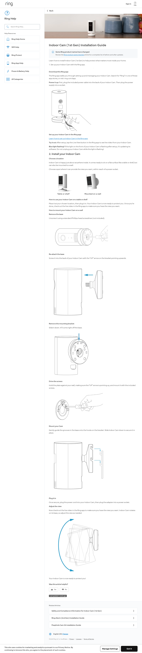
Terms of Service (89, 639)
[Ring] (9, 4)
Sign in (128, 4)
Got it (129, 649)
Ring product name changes (74, 55)
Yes (55, 589)
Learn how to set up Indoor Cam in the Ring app (68, 138)
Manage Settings (110, 649)
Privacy (71, 639)
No (66, 589)
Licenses (79, 639)
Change (65, 634)
